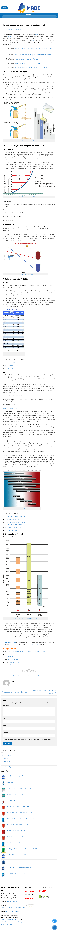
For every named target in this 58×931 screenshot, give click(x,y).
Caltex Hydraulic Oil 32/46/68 (12, 365)
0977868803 (12, 654)
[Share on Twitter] (27, 670)
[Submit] (55, 16)
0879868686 (29, 899)
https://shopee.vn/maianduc (10, 919)
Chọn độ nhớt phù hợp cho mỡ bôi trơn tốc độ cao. (31, 67)
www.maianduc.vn (14, 662)
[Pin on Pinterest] (33, 670)
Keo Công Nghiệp (5, 761)
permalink (36, 675)
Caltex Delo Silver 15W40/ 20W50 (13, 527)
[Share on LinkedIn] (36, 670)
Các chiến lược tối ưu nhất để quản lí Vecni (15, 692)
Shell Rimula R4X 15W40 (11, 530)
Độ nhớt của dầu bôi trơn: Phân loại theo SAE (22, 508)
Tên (4, 718)
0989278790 (43, 891)
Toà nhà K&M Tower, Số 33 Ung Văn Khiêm (20, 651)
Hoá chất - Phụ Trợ (6, 767)
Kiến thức (5, 22)
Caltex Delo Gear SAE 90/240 (11, 408)
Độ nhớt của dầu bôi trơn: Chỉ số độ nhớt (25, 274)
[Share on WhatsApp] (22, 670)
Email (4, 725)
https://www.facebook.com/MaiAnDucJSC (13, 907)
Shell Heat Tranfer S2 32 (11, 368)
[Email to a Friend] (30, 670)
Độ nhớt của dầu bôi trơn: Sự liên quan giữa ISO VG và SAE (25, 618)
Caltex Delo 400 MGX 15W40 (12, 519)
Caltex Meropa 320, (10, 363)
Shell (30, 644)
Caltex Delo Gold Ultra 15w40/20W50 (15, 522)
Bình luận (6, 705)
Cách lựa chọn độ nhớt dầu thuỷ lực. (26, 59)
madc (19, 29)
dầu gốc (37, 35)
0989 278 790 (28, 14)
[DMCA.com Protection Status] (44, 896)
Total (33, 644)
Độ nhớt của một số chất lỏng (29, 140)
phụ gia (10, 36)
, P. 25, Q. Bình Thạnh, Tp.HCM (39, 651)
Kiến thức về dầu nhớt (13, 22)
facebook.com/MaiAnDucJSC (18, 665)
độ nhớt (33, 40)
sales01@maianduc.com (12, 911)
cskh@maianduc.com (13, 660)
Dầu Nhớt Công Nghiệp (7, 755)
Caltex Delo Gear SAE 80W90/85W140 (15, 517)
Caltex (36, 644)
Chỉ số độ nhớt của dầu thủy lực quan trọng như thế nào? (33, 55)
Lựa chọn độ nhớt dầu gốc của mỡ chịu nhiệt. (29, 63)
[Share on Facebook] (25, 670)
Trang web (5, 732)
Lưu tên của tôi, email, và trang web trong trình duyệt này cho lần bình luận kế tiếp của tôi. (29, 739)
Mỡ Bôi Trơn (4, 758)
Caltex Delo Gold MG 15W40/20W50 (14, 525)
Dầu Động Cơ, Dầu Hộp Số (8, 764)
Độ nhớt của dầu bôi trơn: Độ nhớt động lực (29, 196)
